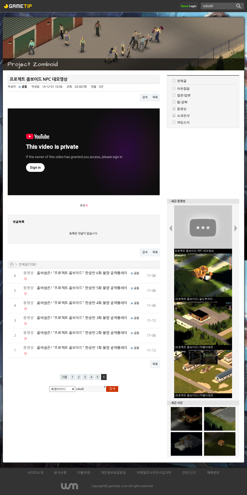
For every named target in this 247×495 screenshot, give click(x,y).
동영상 (28, 273)
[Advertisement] (203, 163)
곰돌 (24, 86)
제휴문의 (213, 472)
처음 (64, 377)
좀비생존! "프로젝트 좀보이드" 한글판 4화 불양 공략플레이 (82, 303)
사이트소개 (35, 472)
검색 (144, 97)
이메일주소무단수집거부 (154, 472)
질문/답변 (184, 95)
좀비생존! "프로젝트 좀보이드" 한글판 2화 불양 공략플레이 (82, 332)
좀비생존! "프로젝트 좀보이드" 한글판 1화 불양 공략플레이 (82, 347)
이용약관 (83, 472)
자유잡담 (183, 88)
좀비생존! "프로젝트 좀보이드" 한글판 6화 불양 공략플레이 (82, 273)
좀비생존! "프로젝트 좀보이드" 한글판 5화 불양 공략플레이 (82, 288)
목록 (155, 97)
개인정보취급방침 (113, 472)
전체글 (181, 81)
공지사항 (60, 472)
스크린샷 (183, 115)
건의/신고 (189, 472)
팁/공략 (182, 102)
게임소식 (183, 122)
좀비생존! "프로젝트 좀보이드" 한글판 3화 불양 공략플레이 (82, 318)
